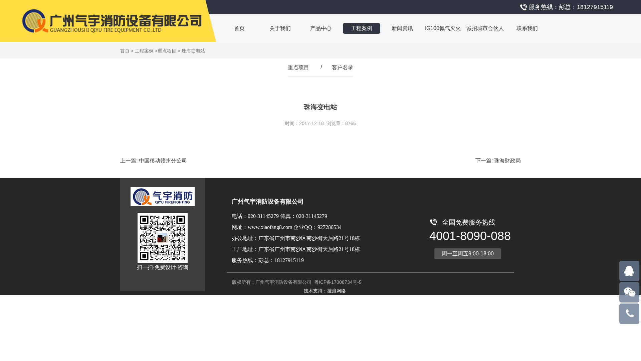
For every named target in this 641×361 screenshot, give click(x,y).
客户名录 (342, 67)
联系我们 (527, 28)
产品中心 (321, 28)
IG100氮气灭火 (443, 28)
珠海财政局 (507, 160)
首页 (239, 28)
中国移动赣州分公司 (163, 160)
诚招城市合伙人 (485, 28)
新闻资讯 (402, 28)
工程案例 (361, 28)
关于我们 (280, 28)
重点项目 (167, 50)
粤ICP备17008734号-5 (337, 282)
